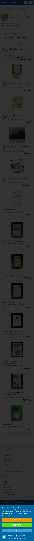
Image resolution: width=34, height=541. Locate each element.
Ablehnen (17, 520)
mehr (17, 530)
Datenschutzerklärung (20, 538)
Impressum (11, 538)
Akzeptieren (17, 525)
